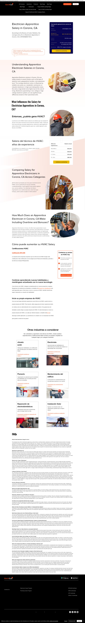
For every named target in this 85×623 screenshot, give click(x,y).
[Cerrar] (83, 621)
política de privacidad (54, 621)
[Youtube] (77, 612)
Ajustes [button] (65, 621)
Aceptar (79, 621)
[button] (29, 4)
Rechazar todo (72, 621)
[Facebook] (75, 612)
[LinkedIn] (72, 612)
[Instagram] (70, 612)
